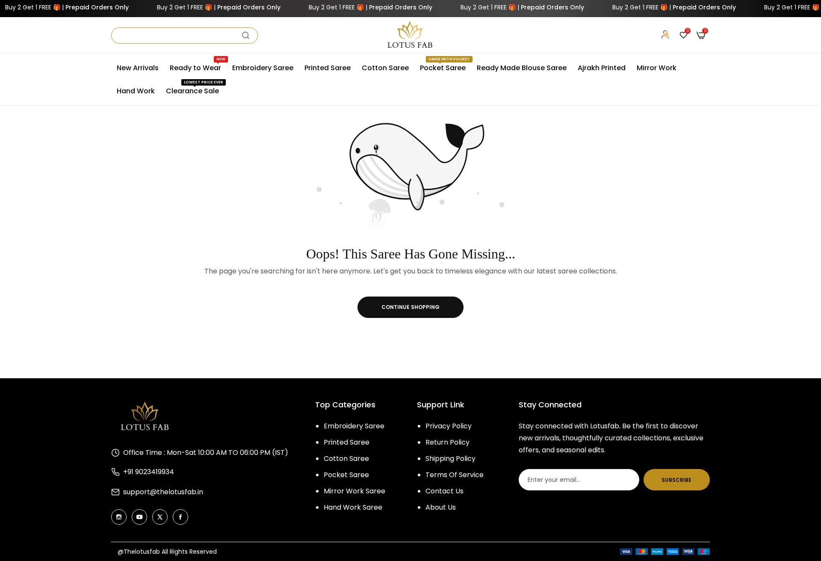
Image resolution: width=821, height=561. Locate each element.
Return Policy (447, 442)
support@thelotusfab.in (163, 492)
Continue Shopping (410, 307)
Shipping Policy (450, 458)
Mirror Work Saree (354, 491)
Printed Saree (346, 442)
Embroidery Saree (354, 426)
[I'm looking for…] (245, 35)
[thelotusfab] (410, 35)
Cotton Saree (346, 458)
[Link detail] (119, 517)
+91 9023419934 (148, 472)
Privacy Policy (448, 426)
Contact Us (444, 491)
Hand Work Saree (353, 507)
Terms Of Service (454, 475)
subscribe (676, 480)
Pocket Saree (346, 475)
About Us (440, 507)
